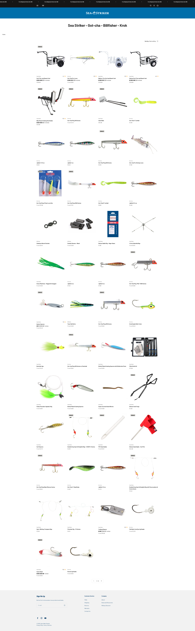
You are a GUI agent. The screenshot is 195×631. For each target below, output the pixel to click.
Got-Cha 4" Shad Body (73, 487)
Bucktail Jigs (40, 366)
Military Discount (106, 605)
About (103, 600)
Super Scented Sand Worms (105, 406)
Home (3, 34)
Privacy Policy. (40, 625)
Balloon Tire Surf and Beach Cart (107, 78)
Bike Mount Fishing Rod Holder (45, 120)
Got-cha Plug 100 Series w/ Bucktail (77, 366)
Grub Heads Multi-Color (135, 324)
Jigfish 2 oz (70, 283)
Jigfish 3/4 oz (133, 203)
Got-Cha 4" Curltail (134, 120)
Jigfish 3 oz (101, 283)
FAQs (85, 600)
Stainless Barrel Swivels (43, 243)
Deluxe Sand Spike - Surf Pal (137, 446)
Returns (86, 605)
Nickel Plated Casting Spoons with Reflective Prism (112, 366)
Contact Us (87, 611)
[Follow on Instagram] (41, 618)
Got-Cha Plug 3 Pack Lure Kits (45, 203)
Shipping (86, 602)
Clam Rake (101, 120)
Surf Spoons (40, 446)
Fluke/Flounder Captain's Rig (44, 406)
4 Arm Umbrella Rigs (134, 243)
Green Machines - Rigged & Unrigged (46, 283)
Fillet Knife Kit (133, 366)
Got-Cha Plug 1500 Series (74, 203)
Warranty (86, 608)
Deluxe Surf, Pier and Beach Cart (138, 78)
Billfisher (38, 241)
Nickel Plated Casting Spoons (75, 406)
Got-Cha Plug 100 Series (73, 120)
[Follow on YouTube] (45, 618)
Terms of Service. (47, 625)
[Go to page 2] (101, 581)
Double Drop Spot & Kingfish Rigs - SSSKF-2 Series (81, 446)
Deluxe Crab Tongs (134, 406)
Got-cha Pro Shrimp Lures (136, 163)
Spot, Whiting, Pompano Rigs (44, 529)
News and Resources (107, 602)
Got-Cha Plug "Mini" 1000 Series (137, 283)
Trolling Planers (102, 529)
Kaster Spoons (40, 324)
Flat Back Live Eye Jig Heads (136, 529)
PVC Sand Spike (102, 446)
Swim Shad (40, 571)
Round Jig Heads (71, 571)
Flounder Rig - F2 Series (73, 529)
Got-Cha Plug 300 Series (105, 324)
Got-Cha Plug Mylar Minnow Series (46, 487)
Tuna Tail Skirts (71, 324)
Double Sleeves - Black (73, 243)
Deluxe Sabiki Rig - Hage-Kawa (106, 243)
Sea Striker (39, 76)
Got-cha (69, 76)
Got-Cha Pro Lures (72, 78)
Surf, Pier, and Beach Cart (43, 78)
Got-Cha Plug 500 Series (105, 163)
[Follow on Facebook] (38, 618)
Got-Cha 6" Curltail (103, 203)
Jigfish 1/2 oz (102, 487)
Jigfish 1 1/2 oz (40, 163)
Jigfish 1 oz (70, 163)
